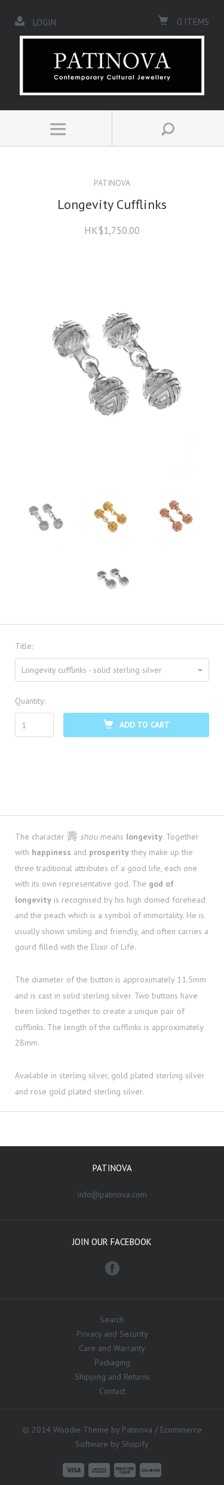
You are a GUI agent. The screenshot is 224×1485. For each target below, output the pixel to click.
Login (44, 22)
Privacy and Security (112, 1333)
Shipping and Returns (112, 1376)
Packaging (112, 1362)
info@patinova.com (112, 1194)
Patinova (112, 182)
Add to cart (144, 724)
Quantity (29, 700)
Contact (112, 1391)
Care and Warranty (112, 1348)
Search (112, 1319)
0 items (191, 21)
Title (23, 646)
